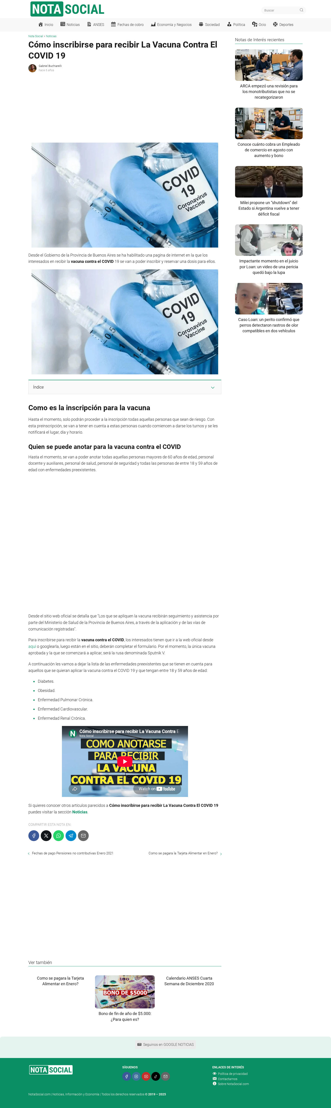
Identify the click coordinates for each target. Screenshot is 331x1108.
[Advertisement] (124, 106)
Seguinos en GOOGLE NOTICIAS (168, 1044)
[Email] (83, 835)
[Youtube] (146, 1076)
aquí (32, 646)
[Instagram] (136, 1076)
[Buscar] (301, 10)
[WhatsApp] (58, 835)
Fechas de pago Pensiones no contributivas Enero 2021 (72, 853)
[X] (46, 835)
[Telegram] (71, 835)
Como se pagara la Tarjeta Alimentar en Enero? (183, 853)
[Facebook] (33, 835)
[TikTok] (155, 1076)
